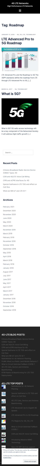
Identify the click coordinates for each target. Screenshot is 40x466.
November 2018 (9, 241)
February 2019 (8, 237)
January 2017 (8, 295)
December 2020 (9, 211)
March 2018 (7, 260)
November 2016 (9, 302)
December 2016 (9, 299)
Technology (31, 34)
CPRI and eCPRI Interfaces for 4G (16, 180)
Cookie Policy (7, 457)
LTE (24, 34)
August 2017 (8, 272)
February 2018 (8, 264)
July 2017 (6, 276)
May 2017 (7, 283)
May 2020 (7, 222)
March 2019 (7, 233)
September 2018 (9, 249)
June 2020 (7, 218)
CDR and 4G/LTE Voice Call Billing (16, 177)
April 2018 (7, 256)
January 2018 (8, 268)
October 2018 (8, 245)
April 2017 (7, 287)
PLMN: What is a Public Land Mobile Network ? (20, 361)
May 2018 (7, 253)
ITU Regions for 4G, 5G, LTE (22, 421)
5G (21, 34)
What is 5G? (11, 94)
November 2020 (9, 214)
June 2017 (7, 279)
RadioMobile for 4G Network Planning (16, 358)
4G (18, 34)
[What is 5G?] (20, 111)
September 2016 (9, 310)
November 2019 (9, 230)
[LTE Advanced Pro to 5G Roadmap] (20, 59)
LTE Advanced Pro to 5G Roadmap (18, 41)
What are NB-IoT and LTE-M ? (14, 191)
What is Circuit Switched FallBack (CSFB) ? (18, 364)
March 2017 (7, 291)
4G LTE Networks (20, 3)
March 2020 (8, 226)
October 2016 (8, 306)
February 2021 (8, 207)
